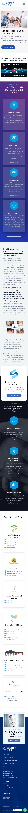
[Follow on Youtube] (9, 798)
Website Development (8, 771)
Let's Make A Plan (14, 395)
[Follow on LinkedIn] (7, 798)
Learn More (8, 47)
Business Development (9, 789)
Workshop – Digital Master (9, 787)
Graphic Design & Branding (10, 777)
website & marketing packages (14, 237)
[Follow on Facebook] (4, 798)
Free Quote (14, 740)
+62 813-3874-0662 (9, 757)
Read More (13, 128)
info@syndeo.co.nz (9, 763)
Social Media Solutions (8, 775)
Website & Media (7, 785)
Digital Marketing (7, 773)
